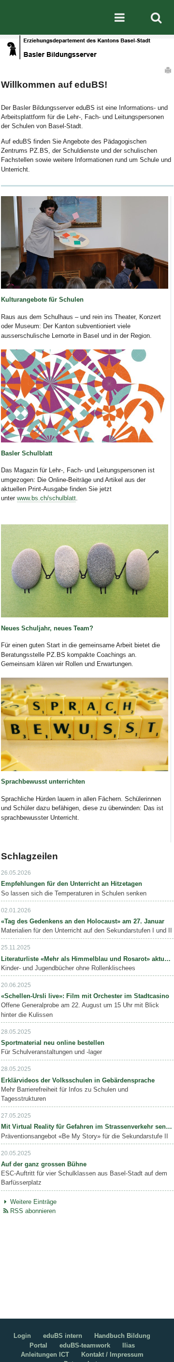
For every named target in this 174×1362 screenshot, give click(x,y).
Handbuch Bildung (122, 1335)
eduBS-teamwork (84, 1345)
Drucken (169, 70)
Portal (38, 1345)
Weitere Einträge (33, 1201)
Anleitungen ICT (45, 1354)
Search (156, 17)
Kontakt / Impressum (112, 1354)
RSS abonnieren (33, 1211)
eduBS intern (62, 1335)
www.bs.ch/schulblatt (46, 498)
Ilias (128, 1345)
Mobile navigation (119, 17)
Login (22, 1335)
